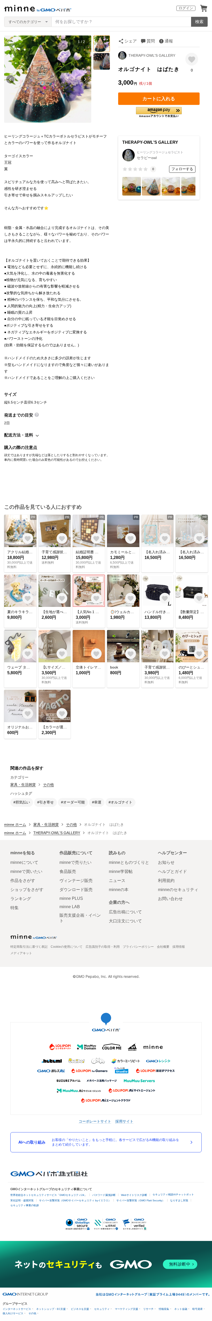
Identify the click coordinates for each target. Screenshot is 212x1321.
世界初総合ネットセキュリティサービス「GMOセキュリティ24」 (48, 1195)
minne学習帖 (121, 871)
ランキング (20, 898)
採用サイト (124, 1121)
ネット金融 (180, 1309)
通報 (169, 41)
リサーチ (148, 1309)
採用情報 (178, 947)
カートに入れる (158, 98)
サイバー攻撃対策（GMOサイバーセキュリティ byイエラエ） (75, 1200)
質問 (151, 41)
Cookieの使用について (66, 947)
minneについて (24, 862)
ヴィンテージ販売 (76, 880)
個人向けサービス (13, 1313)
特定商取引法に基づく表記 (29, 947)
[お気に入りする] (192, 59)
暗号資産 (197, 1309)
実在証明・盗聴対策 (22, 1200)
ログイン (186, 8)
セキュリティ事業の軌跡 (24, 1205)
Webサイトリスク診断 (134, 1195)
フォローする (182, 169)
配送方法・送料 (18, 435)
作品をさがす (22, 880)
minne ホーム (15, 824)
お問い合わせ (170, 898)
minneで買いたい (26, 871)
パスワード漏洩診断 (104, 1195)
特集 (14, 908)
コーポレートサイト (95, 1121)
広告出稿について (125, 912)
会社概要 (163, 947)
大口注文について (125, 921)
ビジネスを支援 (80, 1309)
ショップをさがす (26, 889)
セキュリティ (102, 1309)
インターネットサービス (17, 1309)
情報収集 (164, 1309)
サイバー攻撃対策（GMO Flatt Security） (140, 1200)
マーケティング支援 (126, 1309)
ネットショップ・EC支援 (51, 1309)
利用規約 (166, 880)
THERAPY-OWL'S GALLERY (151, 55)
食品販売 (67, 871)
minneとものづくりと (129, 862)
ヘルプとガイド (172, 871)
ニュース (117, 880)
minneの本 (118, 889)
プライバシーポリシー (138, 947)
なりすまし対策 (179, 1200)
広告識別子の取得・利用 (103, 947)
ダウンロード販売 (76, 889)
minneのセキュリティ (178, 889)
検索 (199, 21)
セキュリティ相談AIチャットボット (173, 1194)
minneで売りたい (75, 862)
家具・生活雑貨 (23, 784)
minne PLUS (71, 898)
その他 (48, 784)
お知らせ (166, 862)
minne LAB (69, 906)
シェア (130, 41)
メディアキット (21, 953)
